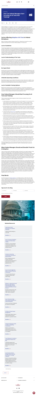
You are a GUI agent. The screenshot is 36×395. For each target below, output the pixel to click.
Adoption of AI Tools (18, 37)
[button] (34, 393)
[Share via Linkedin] (6, 23)
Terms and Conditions (16, 392)
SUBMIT (5, 196)
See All (5, 372)
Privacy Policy (21, 392)
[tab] (9, 378)
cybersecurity (13, 111)
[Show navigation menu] (28, 2)
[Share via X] (13, 23)
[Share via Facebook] (9, 23)
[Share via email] (16, 23)
